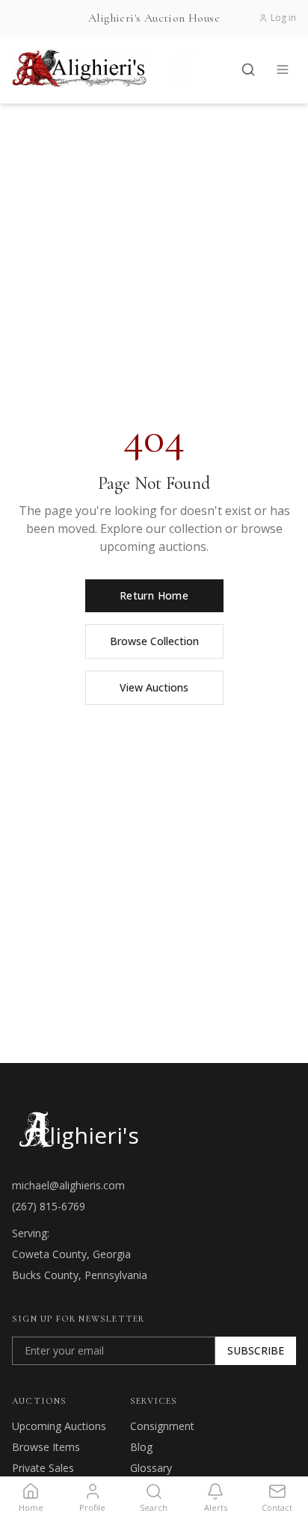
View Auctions (154, 687)
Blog (141, 1447)
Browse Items (46, 1447)
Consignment (162, 1426)
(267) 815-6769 (48, 1206)
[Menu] (282, 69)
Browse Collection (154, 641)
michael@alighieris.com (68, 1185)
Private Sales (43, 1468)
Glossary (151, 1468)
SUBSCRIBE (255, 1350)
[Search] (248, 69)
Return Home (154, 595)
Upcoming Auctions (59, 1426)
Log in (283, 18)
